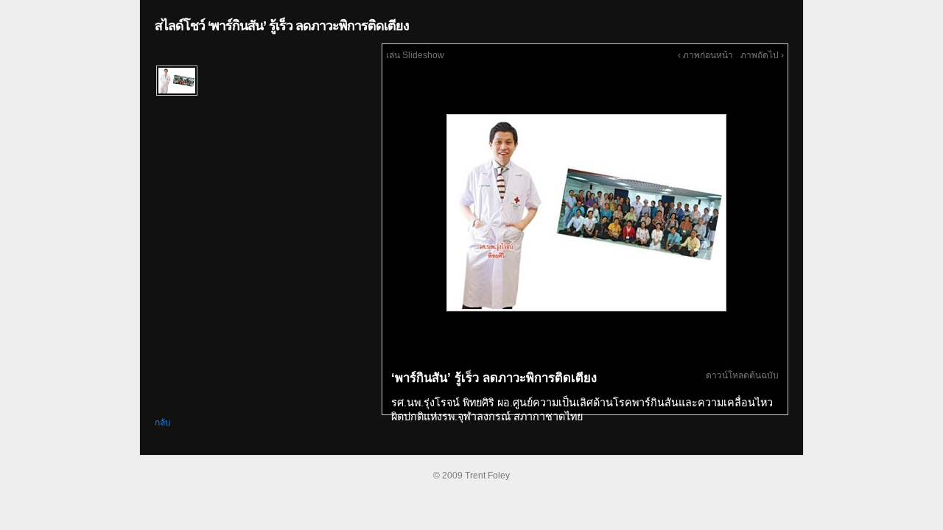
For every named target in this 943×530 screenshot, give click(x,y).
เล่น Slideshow (415, 55)
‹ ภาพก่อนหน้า (705, 55)
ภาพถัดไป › (762, 55)
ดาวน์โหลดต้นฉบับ (742, 375)
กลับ (163, 422)
